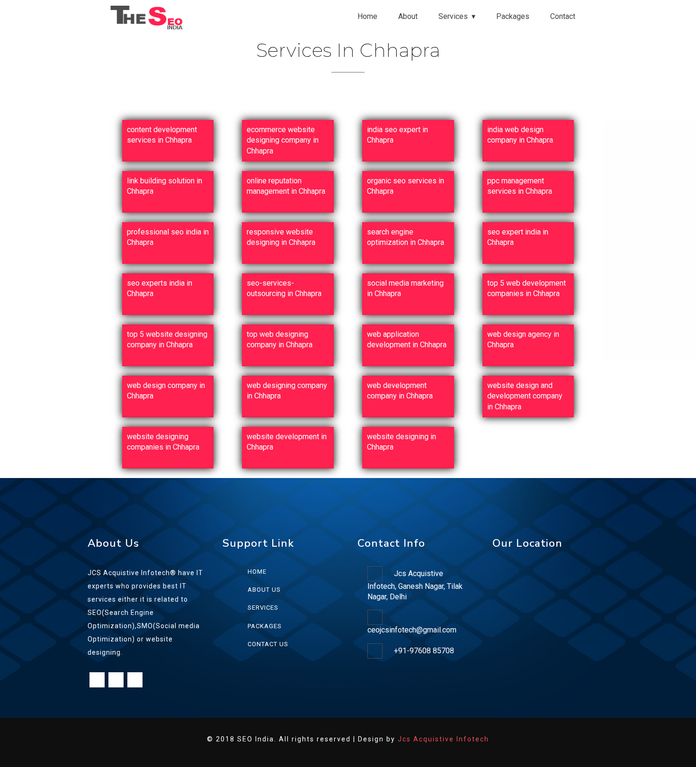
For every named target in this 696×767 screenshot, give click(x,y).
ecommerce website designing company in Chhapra (283, 140)
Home (367, 16)
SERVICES (263, 607)
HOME (257, 571)
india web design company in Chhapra (520, 134)
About (408, 16)
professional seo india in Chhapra (168, 237)
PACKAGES (265, 626)
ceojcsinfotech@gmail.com (411, 629)
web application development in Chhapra (406, 339)
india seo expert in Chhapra (397, 134)
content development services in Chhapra (162, 134)
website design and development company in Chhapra (524, 396)
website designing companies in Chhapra (163, 441)
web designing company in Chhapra (287, 390)
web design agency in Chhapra (523, 339)
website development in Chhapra (287, 441)
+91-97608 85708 (424, 650)
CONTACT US (268, 644)
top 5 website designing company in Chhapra (167, 339)
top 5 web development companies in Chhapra (526, 288)
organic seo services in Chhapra (405, 186)
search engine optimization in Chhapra (405, 237)
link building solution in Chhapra (164, 186)
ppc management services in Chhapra (519, 186)
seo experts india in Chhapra (159, 288)
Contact (562, 16)
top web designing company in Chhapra (279, 339)
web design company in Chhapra (166, 390)
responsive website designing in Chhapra (281, 237)
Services (453, 16)
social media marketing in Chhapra (405, 288)
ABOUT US (264, 589)
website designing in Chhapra (401, 441)
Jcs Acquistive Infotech (443, 739)
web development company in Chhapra (400, 390)
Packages (512, 16)
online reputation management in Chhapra (286, 186)
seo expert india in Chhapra (517, 237)
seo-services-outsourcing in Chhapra (284, 288)
